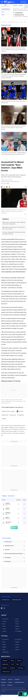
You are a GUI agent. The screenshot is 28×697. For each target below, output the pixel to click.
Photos (17, 623)
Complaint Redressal (19, 682)
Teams (4, 628)
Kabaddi (4, 668)
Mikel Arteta (5, 415)
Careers (3, 685)
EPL (5, 6)
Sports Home (4, 22)
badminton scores (13, 427)
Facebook (15, 429)
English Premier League (13, 22)
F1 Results (21, 427)
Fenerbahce (21, 415)
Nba (18, 664)
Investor (10, 682)
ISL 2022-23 (5, 639)
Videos (4, 626)
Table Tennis (6, 671)
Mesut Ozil (13, 415)
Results (17, 621)
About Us (10, 679)
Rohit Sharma (8, 561)
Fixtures (21, 5)
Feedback (17, 679)
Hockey (19, 660)
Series (16, 618)
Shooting (12, 668)
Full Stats (14, 527)
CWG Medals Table (9, 545)
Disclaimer (3, 682)
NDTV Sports (4, 429)
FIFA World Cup (8, 541)
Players (17, 628)
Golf (12, 664)
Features (17, 626)
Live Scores (5, 618)
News (21, 22)
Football (4, 418)
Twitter (3, 431)
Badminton (5, 664)
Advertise (3, 679)
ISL (3, 11)
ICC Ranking (18, 631)
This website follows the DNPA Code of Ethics (12, 687)
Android (21, 433)
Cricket (10, 425)
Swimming (20, 668)
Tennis (12, 660)
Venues (4, 631)
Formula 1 (5, 660)
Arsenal (21, 411)
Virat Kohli (7, 549)
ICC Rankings (8, 557)
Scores (15, 5)
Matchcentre (5, 652)
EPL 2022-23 (18, 639)
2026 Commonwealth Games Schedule (14, 553)
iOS (2, 435)
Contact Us (9, 685)
